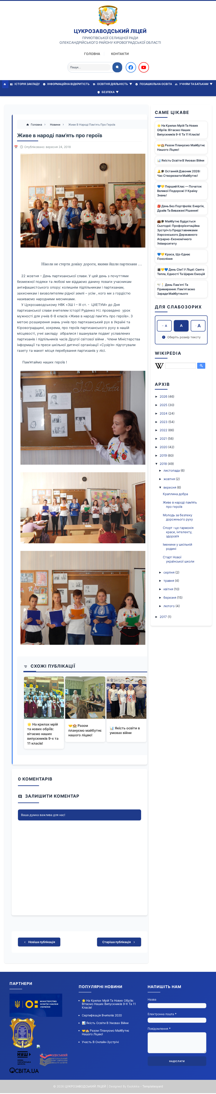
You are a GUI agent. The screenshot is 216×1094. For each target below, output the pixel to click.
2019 (164, 455)
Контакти (120, 54)
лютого (169, 606)
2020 (164, 447)
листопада (172, 470)
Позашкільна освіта (155, 84)
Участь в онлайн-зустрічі (100, 1042)
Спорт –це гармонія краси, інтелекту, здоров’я (178, 532)
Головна (92, 54)
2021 (164, 439)
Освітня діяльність (114, 84)
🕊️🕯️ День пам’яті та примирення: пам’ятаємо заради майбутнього (176, 289)
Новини (55, 124)
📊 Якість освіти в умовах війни (125, 730)
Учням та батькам (196, 84)
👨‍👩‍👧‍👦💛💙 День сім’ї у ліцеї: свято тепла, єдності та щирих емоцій (181, 272)
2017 (164, 617)
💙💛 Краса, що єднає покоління (173, 256)
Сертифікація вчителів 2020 (102, 1015)
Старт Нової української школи (178, 559)
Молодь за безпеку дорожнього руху (178, 517)
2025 (164, 405)
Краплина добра (175, 494)
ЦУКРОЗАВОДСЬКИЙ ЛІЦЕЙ (110, 31)
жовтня (169, 479)
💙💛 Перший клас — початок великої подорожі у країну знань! (179, 191)
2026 (164, 396)
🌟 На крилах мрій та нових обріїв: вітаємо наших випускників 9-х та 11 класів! (42, 733)
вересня (170, 487)
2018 (164, 464)
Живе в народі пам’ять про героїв (180, 504)
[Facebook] (131, 67)
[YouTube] (144, 67)
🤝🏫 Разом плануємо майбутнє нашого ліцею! (85, 730)
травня (169, 581)
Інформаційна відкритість (68, 84)
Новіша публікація (41, 942)
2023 (164, 422)
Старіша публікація (116, 942)
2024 (164, 413)
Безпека (110, 92)
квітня (168, 589)
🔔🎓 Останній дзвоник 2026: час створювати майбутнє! (178, 173)
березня (170, 598)
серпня (169, 572)
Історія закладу (27, 84)
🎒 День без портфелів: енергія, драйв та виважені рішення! (180, 208)
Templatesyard (152, 1086)
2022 (164, 430)
